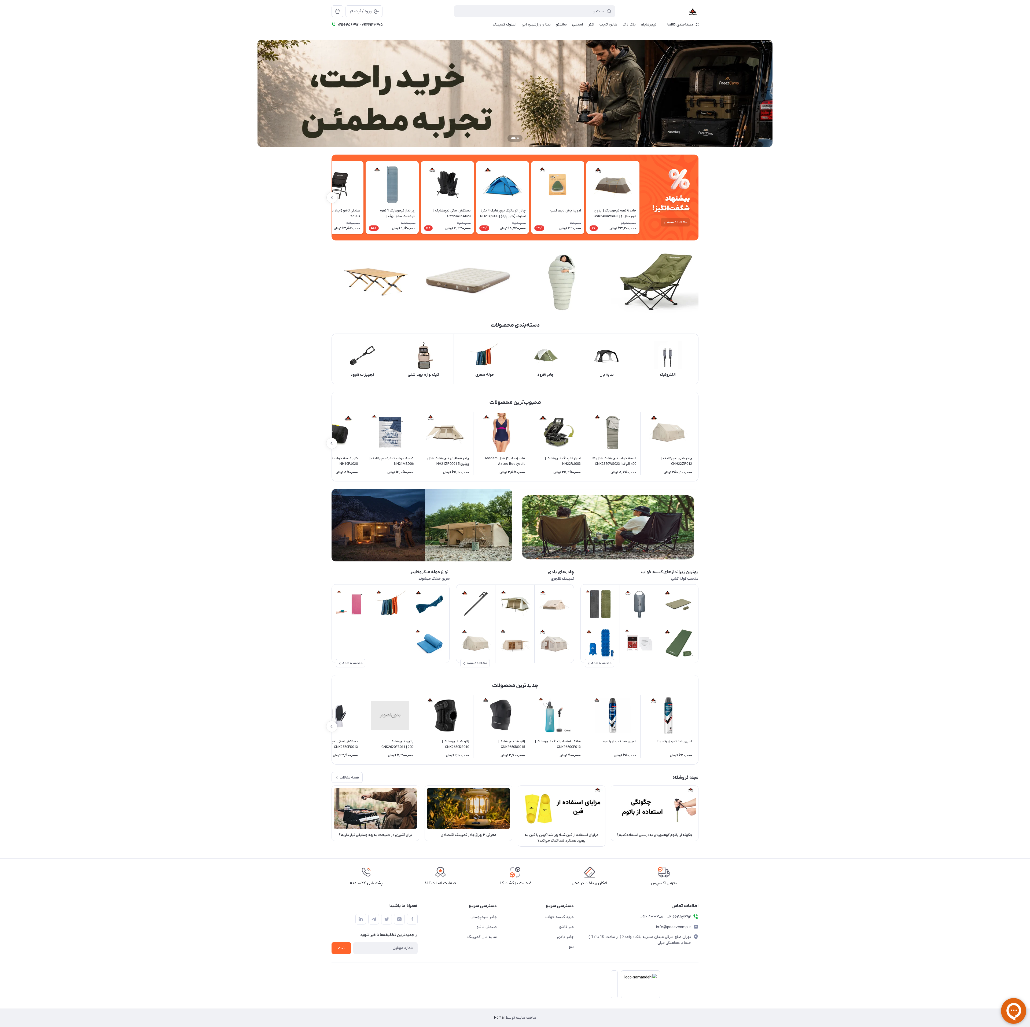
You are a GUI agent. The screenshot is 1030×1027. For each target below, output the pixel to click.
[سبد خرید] (337, 11)
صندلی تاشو (487, 927)
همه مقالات (349, 777)
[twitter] (386, 919)
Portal (499, 1017)
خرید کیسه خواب (559, 917)
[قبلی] (639, 197)
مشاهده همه (677, 222)
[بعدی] (332, 197)
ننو (571, 946)
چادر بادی (565, 937)
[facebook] (412, 919)
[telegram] (373, 919)
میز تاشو (566, 927)
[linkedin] (360, 919)
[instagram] (399, 919)
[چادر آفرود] (422, 525)
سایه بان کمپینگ (482, 937)
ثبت (341, 948)
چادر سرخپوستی (483, 917)
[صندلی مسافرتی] (608, 525)
